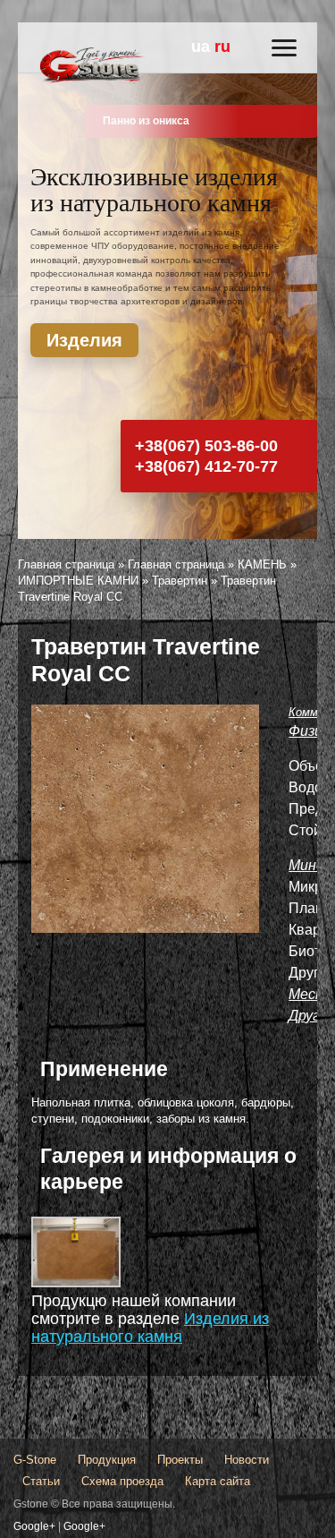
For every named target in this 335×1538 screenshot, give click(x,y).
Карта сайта (217, 1481)
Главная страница (66, 564)
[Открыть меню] (284, 47)
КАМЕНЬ (262, 564)
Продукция (107, 1459)
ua (200, 46)
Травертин (179, 580)
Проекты (180, 1459)
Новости (246, 1459)
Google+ (34, 1526)
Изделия (84, 340)
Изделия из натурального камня (150, 1328)
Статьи (41, 1481)
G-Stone (34, 1459)
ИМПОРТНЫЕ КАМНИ (78, 580)
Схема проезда (122, 1481)
